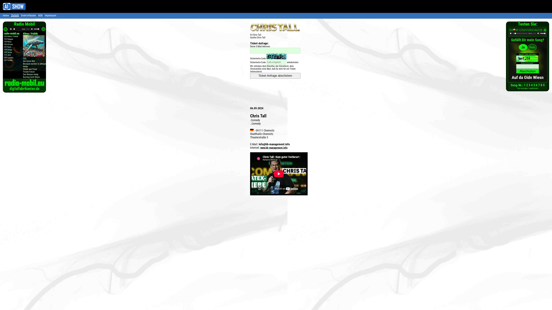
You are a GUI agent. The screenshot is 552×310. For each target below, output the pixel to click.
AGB (40, 15)
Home (6, 15)
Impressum (50, 15)
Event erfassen (28, 15)
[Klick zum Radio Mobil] (24, 90)
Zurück (15, 15)
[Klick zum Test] (527, 88)
